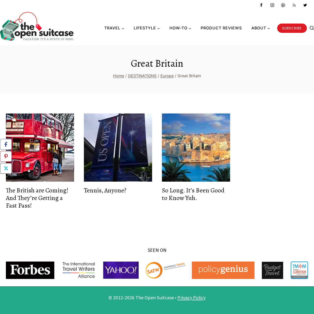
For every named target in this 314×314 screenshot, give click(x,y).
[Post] (6, 168)
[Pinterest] (283, 5)
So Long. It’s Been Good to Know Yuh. (193, 194)
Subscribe (292, 28)
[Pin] (6, 156)
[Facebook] (261, 5)
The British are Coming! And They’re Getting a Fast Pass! (37, 198)
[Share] (6, 144)
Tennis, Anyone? (105, 190)
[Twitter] (305, 5)
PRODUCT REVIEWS (221, 27)
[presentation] (40, 147)
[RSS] (294, 5)
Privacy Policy (191, 297)
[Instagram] (272, 5)
